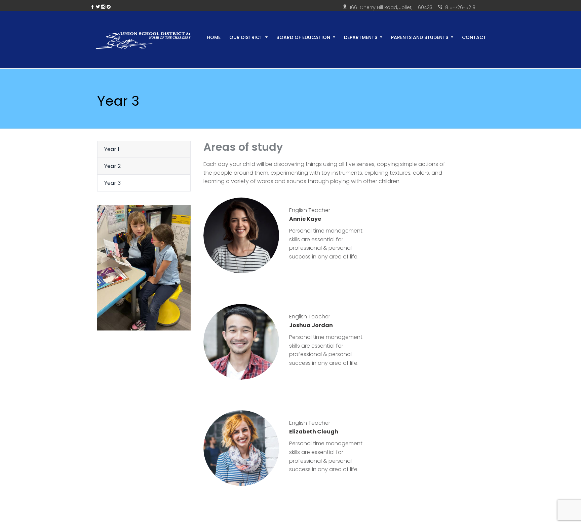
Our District (246, 37)
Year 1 (111, 149)
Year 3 (112, 183)
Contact (474, 37)
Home (214, 37)
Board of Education (303, 37)
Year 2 (112, 166)
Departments (360, 37)
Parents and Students (419, 37)
